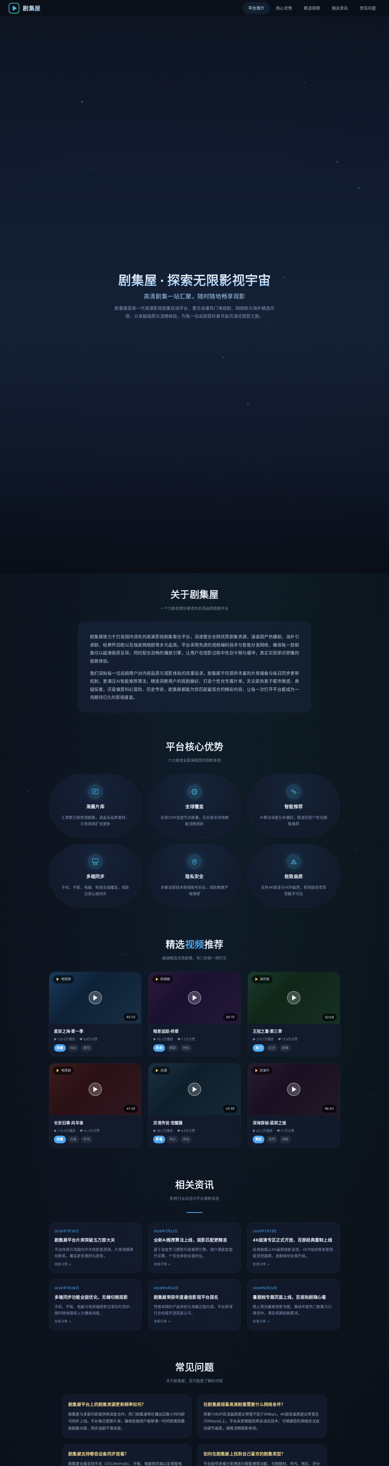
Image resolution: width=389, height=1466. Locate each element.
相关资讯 (340, 8)
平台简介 (256, 8)
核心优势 (284, 8)
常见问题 (368, 8)
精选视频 (312, 8)
